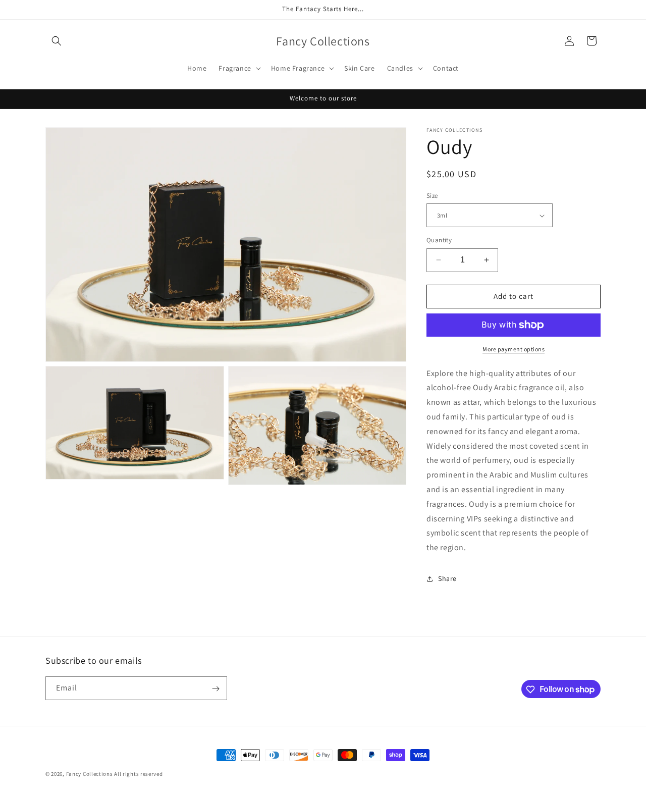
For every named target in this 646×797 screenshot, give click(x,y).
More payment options (513, 349)
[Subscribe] (215, 689)
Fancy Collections (90, 773)
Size (432, 195)
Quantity (439, 240)
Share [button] (447, 578)
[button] (56, 41)
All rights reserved (138, 773)
